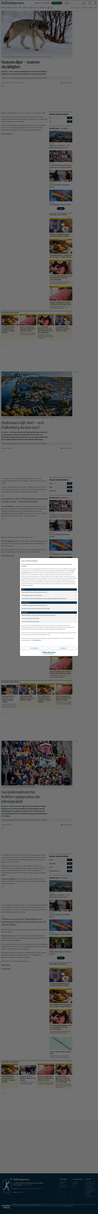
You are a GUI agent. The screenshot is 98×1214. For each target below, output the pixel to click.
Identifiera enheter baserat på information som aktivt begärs (36, 608)
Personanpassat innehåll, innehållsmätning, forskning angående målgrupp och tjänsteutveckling (44, 598)
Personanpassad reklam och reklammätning (32, 595)
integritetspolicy (37, 640)
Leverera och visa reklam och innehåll (30, 618)
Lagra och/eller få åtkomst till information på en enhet (34, 592)
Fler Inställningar (35, 648)
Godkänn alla (63, 648)
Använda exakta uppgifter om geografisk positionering (34, 605)
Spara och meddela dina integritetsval (30, 621)
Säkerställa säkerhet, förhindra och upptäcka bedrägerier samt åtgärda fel (39, 615)
